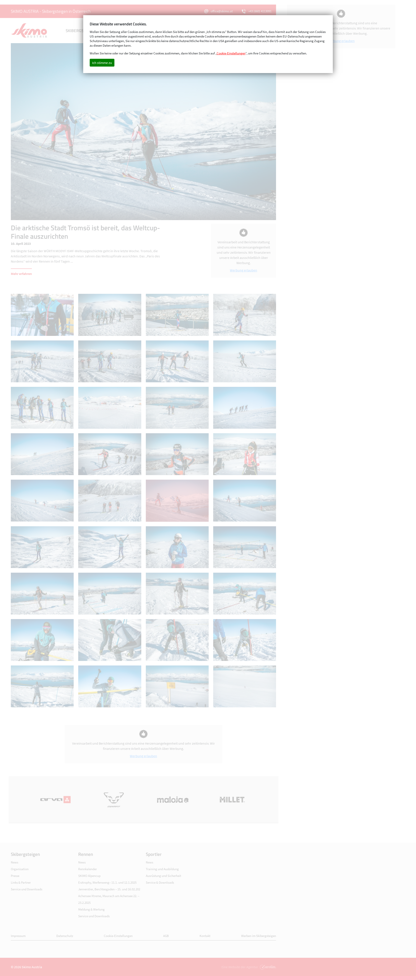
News (14, 862)
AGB (166, 936)
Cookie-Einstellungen (118, 936)
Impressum (18, 936)
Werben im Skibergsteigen (258, 936)
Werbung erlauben (243, 270)
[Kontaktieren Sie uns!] (267, 967)
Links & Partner (21, 882)
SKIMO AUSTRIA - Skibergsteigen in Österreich (51, 11)
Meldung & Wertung (91, 909)
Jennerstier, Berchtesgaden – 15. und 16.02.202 (109, 889)
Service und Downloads (26, 889)
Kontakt (205, 936)
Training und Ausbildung (162, 869)
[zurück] (77, 131)
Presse (15, 876)
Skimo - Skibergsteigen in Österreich (29, 30)
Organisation (20, 869)
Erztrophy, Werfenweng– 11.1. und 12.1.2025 (107, 882)
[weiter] (209, 131)
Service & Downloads (160, 882)
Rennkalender (87, 869)
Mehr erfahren (21, 273)
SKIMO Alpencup (89, 876)
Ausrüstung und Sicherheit (163, 876)
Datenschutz (64, 936)
